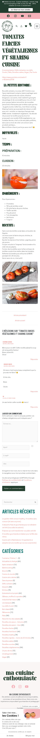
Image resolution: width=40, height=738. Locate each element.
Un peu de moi (7, 651)
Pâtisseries (6, 612)
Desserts (5, 587)
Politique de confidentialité (12, 480)
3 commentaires (8, 70)
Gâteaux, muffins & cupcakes (12, 596)
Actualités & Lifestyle (9, 561)
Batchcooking (7, 568)
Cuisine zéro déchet (9, 577)
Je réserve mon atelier (21, 9)
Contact (20, 708)
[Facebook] (8, 16)
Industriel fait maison (9, 600)
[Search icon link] (17, 26)
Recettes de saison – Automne (13, 622)
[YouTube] (22, 16)
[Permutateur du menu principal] (36, 26)
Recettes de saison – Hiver (11, 625)
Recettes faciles (8, 628)
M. (3, 396)
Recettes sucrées (8, 644)
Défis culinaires (20, 70)
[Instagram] (15, 16)
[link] (26, 26)
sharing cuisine (7, 342)
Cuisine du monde (8, 574)
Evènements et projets (10, 593)
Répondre (34, 359)
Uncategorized (7, 654)
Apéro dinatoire (7, 565)
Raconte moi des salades (11, 619)
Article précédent (20, 315)
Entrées (5, 590)
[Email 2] (29, 16)
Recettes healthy (8, 635)
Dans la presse (7, 580)
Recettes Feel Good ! (9, 632)
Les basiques (7, 603)
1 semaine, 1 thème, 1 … (10, 558)
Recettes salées (18, 72)
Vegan (26, 72)
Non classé (6, 609)
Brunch (4, 571)
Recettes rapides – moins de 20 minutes (16, 638)
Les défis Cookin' (8, 606)
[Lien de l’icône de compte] (21, 26)
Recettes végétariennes (10, 647)
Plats (10, 72)
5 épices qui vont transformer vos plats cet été (19, 531)
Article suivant (20, 321)
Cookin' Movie (8, 364)
